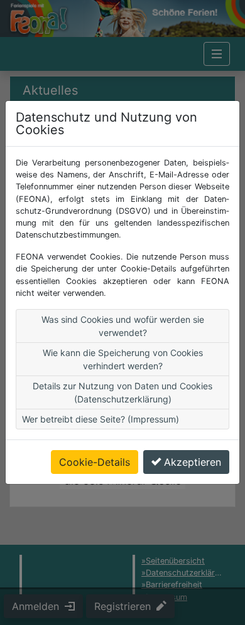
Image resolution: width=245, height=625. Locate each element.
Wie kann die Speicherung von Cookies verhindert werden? (123, 359)
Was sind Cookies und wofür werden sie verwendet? (122, 326)
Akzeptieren (192, 462)
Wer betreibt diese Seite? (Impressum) (100, 419)
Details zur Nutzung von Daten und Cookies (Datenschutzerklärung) (122, 392)
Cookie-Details (94, 462)
